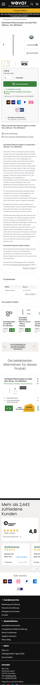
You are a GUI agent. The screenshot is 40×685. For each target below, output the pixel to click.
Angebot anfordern (9, 636)
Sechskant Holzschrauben (20, 265)
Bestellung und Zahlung (11, 604)
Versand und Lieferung (10, 608)
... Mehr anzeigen (21, 557)
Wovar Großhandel (9, 632)
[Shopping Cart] (37, 4)
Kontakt (5, 615)
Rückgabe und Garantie (11, 611)
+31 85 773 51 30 (10, 678)
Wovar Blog (6, 639)
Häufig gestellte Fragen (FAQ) (13, 653)
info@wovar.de (11, 676)
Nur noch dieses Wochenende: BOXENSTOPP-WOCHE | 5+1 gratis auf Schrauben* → (20, 15)
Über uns (5, 650)
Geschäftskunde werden (11, 625)
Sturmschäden (7, 657)
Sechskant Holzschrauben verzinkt (15, 19)
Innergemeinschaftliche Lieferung (14, 629)
